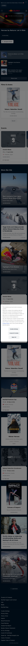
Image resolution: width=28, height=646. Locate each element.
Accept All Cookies (14, 333)
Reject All (14, 337)
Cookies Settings (14, 329)
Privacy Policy (6, 323)
